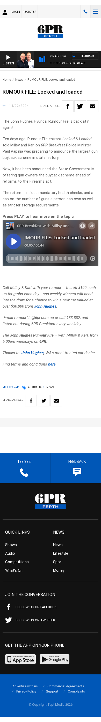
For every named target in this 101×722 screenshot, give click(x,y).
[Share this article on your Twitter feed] (80, 106)
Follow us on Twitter (35, 620)
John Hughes (45, 306)
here (52, 364)
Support (52, 691)
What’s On (14, 570)
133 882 (85, 11)
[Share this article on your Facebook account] (68, 106)
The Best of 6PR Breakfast (67, 63)
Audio (10, 553)
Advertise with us (25, 686)
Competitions (17, 562)
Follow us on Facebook (36, 607)
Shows (11, 544)
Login (15, 11)
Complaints (76, 691)
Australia (35, 387)
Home (7, 79)
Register (29, 11)
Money (58, 570)
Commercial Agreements (65, 686)
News (19, 79)
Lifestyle (60, 553)
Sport (58, 562)
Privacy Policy (26, 691)
